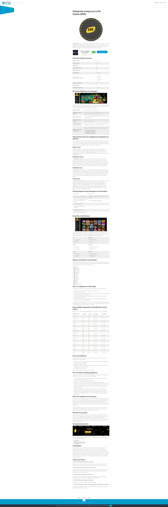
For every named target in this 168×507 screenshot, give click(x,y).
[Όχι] (166, 505)
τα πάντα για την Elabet (90, 151)
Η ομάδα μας (79, 497)
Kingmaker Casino (77, 158)
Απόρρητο (89, 497)
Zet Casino (157, 2)
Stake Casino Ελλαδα (78, 180)
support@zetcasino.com (81, 442)
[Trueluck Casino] (75, 54)
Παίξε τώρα (102, 51)
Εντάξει (111, 505)
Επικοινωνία (162, 2)
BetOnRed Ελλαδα (77, 169)
